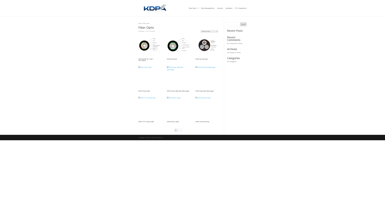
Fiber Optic (193, 8)
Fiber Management (207, 8)
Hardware (229, 8)
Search (243, 24)
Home (140, 23)
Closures (220, 8)
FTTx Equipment (241, 8)
